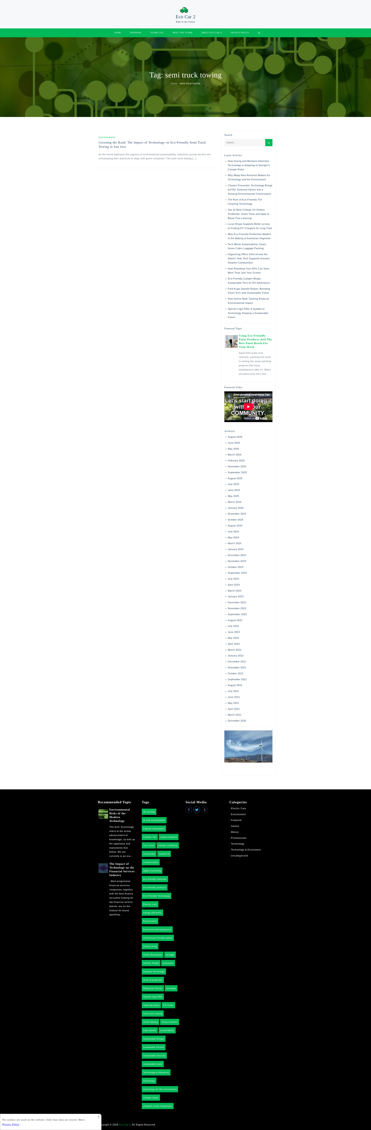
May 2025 (233, 496)
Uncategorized (239, 855)
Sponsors (135, 33)
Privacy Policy (240, 33)
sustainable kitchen (153, 1047)
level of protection (152, 980)
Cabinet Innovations (154, 828)
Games (235, 826)
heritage (170, 954)
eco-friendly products (154, 887)
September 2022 (237, 614)
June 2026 (234, 443)
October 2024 (235, 519)
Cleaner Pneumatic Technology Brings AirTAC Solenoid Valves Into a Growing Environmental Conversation (250, 189)
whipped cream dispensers (157, 1106)
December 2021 (237, 661)
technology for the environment (160, 1089)
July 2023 (233, 579)
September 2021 (237, 679)
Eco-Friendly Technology (156, 896)
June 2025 (234, 490)
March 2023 (234, 590)
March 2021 (234, 715)
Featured (236, 820)
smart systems (169, 1022)
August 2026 (235, 437)
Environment (107, 137)
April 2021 (234, 709)
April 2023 (234, 585)
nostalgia (171, 988)
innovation (168, 963)
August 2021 (235, 685)
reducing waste (151, 1005)
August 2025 (235, 478)
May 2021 (233, 703)
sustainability (167, 1030)
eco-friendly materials (155, 879)
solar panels (149, 1030)
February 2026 (236, 460)
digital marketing (152, 870)
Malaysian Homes (153, 988)
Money (235, 832)
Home (118, 33)
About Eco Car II (211, 33)
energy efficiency (152, 912)
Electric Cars (238, 808)
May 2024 (233, 537)
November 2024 (237, 514)
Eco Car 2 (185, 16)
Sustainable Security (154, 1055)
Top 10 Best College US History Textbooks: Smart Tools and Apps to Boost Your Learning (248, 214)
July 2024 (233, 531)
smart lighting (150, 1022)
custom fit (164, 854)
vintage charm (151, 1097)
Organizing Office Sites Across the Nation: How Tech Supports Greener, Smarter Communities (249, 258)
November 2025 (237, 466)
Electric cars (150, 904)
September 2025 (237, 472)
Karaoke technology (154, 971)
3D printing (149, 812)
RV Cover (168, 1005)
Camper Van (150, 837)
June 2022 (234, 632)
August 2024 (235, 525)
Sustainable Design (153, 1039)
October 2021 (235, 673)
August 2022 (235, 620)
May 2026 (233, 449)
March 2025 (234, 502)
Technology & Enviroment (246, 850)
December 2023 (237, 555)
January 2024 (236, 549)
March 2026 (234, 454)
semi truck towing (152, 1013)
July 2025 (233, 484)
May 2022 (233, 638)
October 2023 (235, 567)
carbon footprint (168, 837)
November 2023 (237, 561)
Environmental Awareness (157, 929)
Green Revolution (152, 954)
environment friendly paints (157, 938)
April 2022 (234, 644)
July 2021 (233, 691)
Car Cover (148, 845)
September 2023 (237, 573)
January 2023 (236, 596)
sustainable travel (152, 1064)
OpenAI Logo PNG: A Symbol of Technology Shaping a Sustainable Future (248, 313)
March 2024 (234, 543)
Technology (237, 844)
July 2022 (233, 626)
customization (150, 862)
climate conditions (168, 845)
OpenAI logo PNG (152, 996)
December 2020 (237, 721)
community (149, 854)
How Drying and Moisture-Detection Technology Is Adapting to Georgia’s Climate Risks (249, 165)
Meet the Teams (182, 33)
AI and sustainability (154, 820)
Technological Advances (156, 1072)
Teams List (157, 33)
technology (149, 1081)
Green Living (150, 946)
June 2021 (234, 697)
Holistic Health (151, 963)
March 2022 (234, 650)
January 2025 (236, 508)
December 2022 (237, 602)
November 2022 (237, 608)
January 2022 (236, 655)
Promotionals (238, 838)
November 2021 (237, 667)
